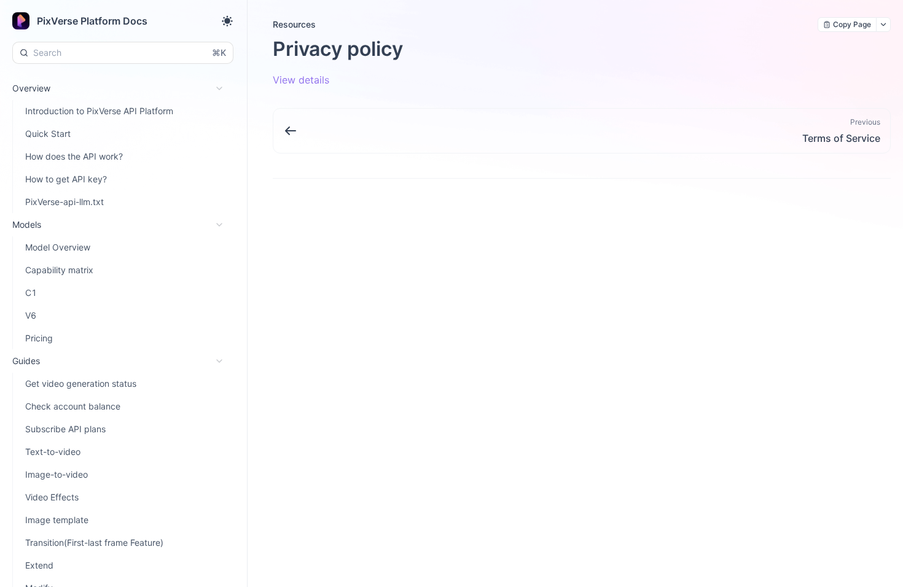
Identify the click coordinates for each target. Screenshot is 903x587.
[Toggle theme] (227, 20)
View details (301, 80)
